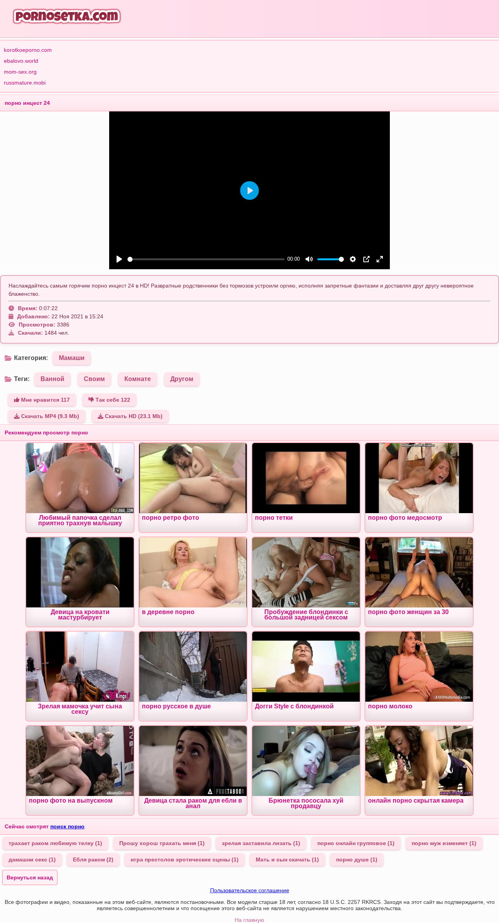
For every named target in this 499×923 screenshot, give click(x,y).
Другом (181, 379)
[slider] (206, 259)
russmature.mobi (25, 82)
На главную (249, 920)
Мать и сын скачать (287, 859)
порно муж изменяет (444, 843)
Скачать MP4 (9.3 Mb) (49, 416)
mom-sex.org (20, 72)
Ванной (52, 379)
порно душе (356, 859)
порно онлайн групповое (356, 843)
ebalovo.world (21, 61)
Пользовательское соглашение (249, 890)
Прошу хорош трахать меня (162, 843)
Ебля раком (93, 859)
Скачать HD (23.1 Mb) (133, 416)
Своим (94, 379)
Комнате (137, 379)
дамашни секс (32, 859)
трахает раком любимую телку (55, 843)
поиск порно (67, 826)
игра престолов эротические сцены (185, 859)
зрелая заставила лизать (261, 843)
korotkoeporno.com (28, 50)
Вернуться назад (30, 877)
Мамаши (72, 358)
